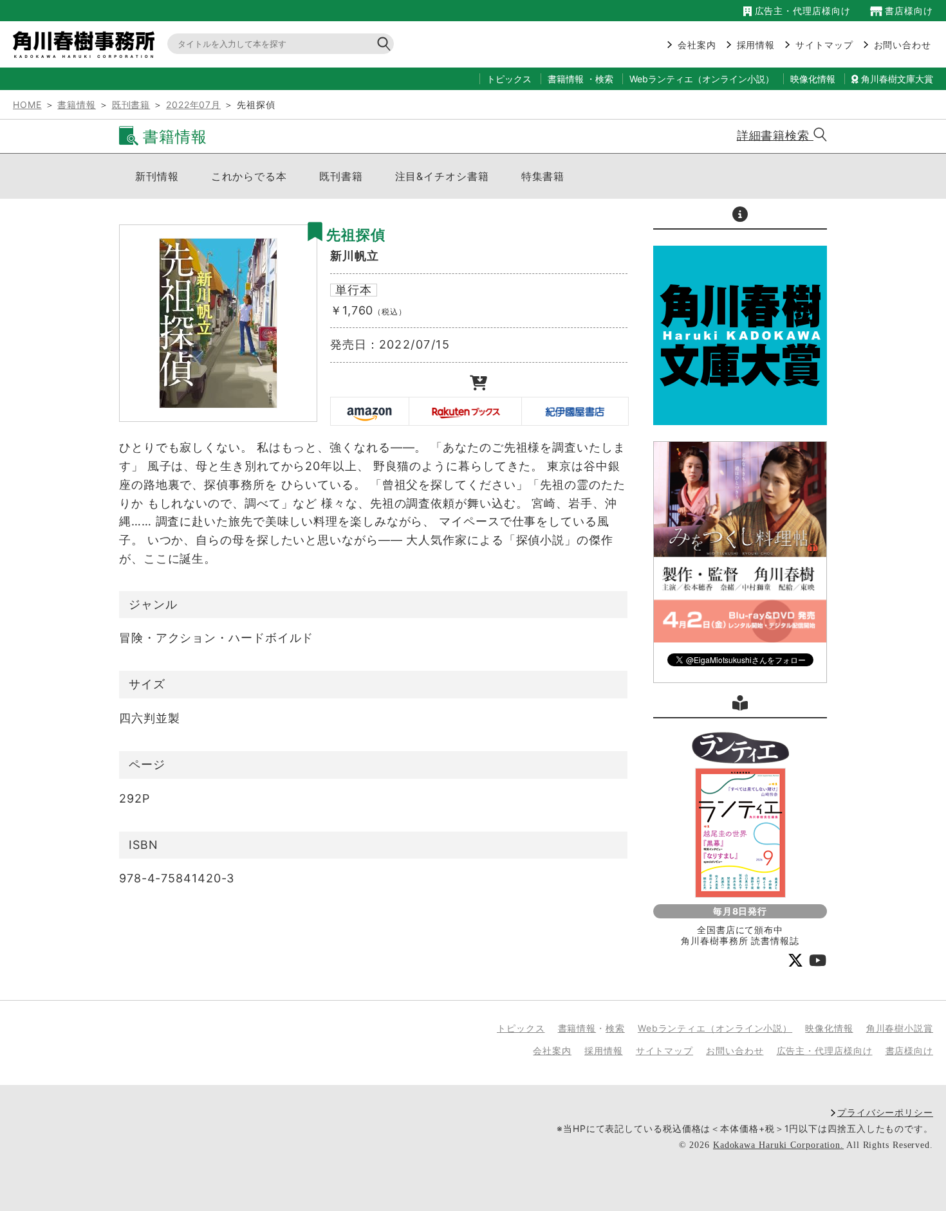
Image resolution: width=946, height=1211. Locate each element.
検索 (604, 78)
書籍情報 (566, 78)
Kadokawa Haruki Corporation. (778, 1145)
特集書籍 (543, 176)
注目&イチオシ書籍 (442, 176)
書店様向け (907, 10)
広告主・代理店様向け (801, 10)
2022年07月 (193, 104)
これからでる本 (249, 176)
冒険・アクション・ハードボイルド (216, 637)
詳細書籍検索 (775, 135)
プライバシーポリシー (885, 1112)
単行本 (353, 289)
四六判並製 (149, 718)
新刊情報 (157, 176)
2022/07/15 (414, 344)
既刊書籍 (131, 104)
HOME (27, 104)
